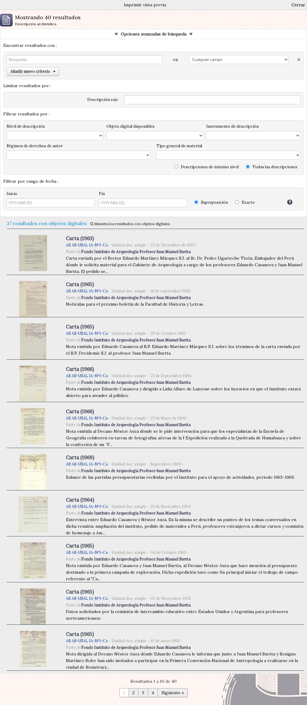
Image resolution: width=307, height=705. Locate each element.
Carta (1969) (80, 457)
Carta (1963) (80, 238)
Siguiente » (173, 692)
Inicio (12, 193)
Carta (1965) (80, 284)
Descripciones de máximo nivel (209, 166)
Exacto (248, 202)
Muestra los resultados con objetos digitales (132, 223)
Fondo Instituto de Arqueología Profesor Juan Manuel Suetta (136, 251)
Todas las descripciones (274, 166)
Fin (102, 193)
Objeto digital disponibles (130, 126)
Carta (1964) (80, 500)
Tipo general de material (179, 145)
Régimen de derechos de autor (35, 145)
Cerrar (298, 5)
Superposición (214, 202)
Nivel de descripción (26, 126)
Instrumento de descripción (232, 126)
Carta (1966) (80, 369)
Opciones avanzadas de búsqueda (153, 34)
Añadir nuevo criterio (30, 71)
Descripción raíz (102, 99)
